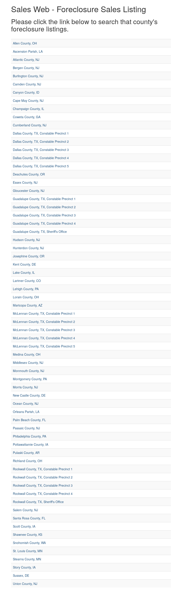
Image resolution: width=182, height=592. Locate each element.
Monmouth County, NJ (28, 370)
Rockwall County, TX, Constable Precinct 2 (43, 477)
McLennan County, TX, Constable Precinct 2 (44, 321)
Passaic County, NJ (26, 428)
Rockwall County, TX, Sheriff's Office (38, 501)
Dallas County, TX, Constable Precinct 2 (41, 141)
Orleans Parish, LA (26, 411)
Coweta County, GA (26, 117)
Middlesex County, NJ (28, 362)
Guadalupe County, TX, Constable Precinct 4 (44, 223)
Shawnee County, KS (27, 534)
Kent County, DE (24, 264)
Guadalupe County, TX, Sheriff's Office (40, 231)
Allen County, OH (25, 43)
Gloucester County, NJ (28, 190)
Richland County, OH (27, 461)
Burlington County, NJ (28, 76)
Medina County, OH (26, 354)
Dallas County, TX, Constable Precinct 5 (41, 166)
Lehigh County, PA (26, 289)
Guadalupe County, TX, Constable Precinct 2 (44, 207)
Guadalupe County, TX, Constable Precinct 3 (44, 215)
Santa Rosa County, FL (29, 518)
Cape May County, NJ (28, 100)
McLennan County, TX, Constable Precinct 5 (44, 346)
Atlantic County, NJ (26, 59)
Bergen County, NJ (26, 68)
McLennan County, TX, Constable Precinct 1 (44, 313)
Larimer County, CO (27, 280)
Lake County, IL (24, 272)
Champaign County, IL (28, 108)
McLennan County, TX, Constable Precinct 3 (44, 330)
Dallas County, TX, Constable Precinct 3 (41, 149)
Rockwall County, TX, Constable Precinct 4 (43, 493)
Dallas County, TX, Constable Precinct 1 (41, 133)
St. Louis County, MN (27, 551)
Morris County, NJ (25, 387)
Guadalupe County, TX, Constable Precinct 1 (44, 199)
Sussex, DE (21, 575)
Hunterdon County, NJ (28, 248)
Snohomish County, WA (29, 542)
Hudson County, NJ (26, 239)
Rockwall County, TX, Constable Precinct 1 (43, 469)
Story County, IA (24, 567)
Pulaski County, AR (26, 452)
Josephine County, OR (28, 256)
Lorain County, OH (26, 297)
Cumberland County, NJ (29, 125)
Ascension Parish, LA (28, 51)
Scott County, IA (24, 526)
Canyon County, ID (26, 92)
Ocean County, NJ (25, 403)
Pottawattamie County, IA (30, 444)
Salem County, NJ (25, 510)
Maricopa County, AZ (27, 305)
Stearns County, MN (27, 559)
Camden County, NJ (27, 84)
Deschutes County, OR (29, 174)
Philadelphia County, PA (29, 436)
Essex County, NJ (25, 182)
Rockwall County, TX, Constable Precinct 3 (43, 485)
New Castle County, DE (29, 395)
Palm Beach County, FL (29, 420)
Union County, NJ (25, 583)
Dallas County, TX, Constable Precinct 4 (41, 158)
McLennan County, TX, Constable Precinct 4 (44, 338)
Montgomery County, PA (30, 379)
